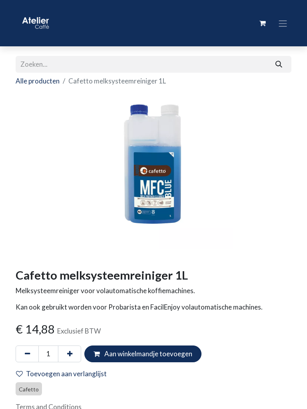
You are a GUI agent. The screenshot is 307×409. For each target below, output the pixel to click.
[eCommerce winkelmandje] (262, 23)
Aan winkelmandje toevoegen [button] (147, 353)
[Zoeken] (279, 64)
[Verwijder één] (27, 353)
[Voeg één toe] (69, 353)
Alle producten (38, 81)
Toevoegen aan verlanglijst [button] (66, 373)
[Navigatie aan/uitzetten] (283, 23)
